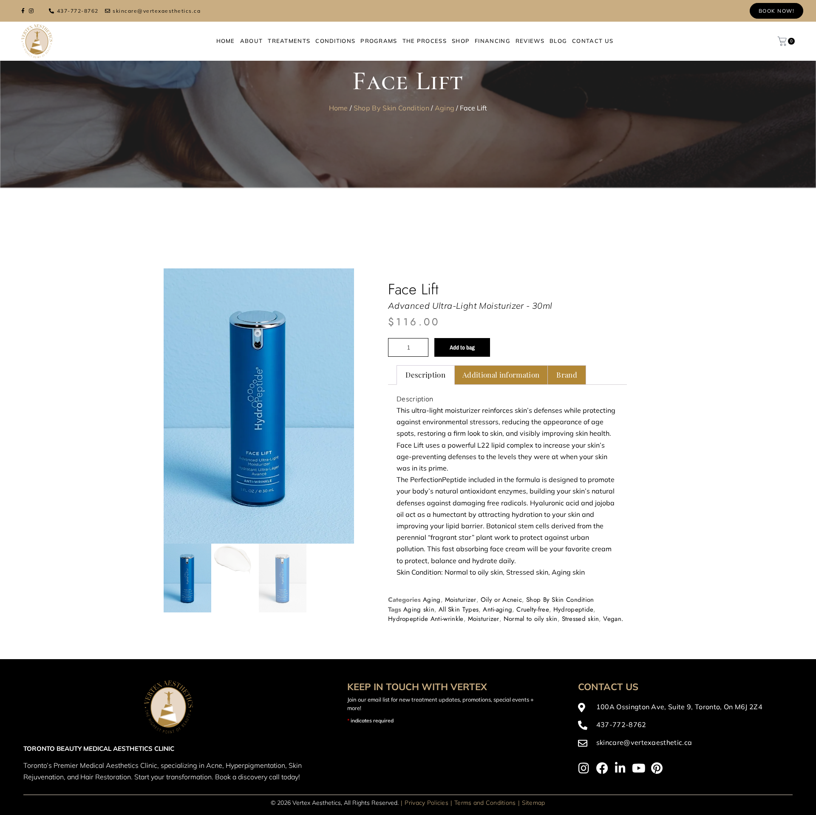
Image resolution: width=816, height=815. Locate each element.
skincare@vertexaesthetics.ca (157, 11)
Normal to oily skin (531, 618)
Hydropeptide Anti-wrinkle (426, 618)
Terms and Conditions (485, 802)
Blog (558, 40)
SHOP (461, 40)
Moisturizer (460, 599)
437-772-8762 (78, 11)
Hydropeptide (573, 609)
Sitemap (533, 802)
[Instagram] (584, 768)
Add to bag (462, 347)
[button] (335, 286)
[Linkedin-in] (620, 768)
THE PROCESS (424, 40)
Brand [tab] (566, 374)
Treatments (289, 40)
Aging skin (418, 609)
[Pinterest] (657, 768)
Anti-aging (497, 609)
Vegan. (613, 618)
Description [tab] (425, 374)
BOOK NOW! (777, 11)
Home (338, 108)
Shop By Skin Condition (391, 108)
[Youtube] (639, 768)
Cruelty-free (532, 609)
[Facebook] (602, 768)
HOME (225, 40)
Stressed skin (580, 618)
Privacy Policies (426, 802)
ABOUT (251, 40)
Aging (445, 108)
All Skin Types (459, 609)
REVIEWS (530, 40)
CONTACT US (592, 40)
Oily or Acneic (501, 599)
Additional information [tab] (500, 374)
